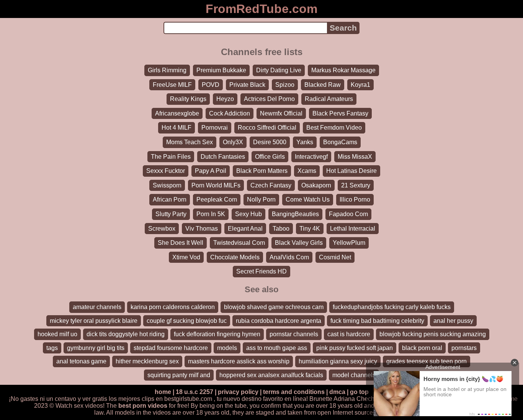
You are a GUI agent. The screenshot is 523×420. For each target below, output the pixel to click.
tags (52, 348)
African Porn (169, 199)
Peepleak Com (216, 199)
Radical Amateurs (329, 99)
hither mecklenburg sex (147, 361)
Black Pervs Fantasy (340, 113)
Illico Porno (355, 199)
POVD (210, 84)
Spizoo (284, 84)
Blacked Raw (322, 84)
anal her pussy (453, 320)
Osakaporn (316, 185)
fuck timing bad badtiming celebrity (377, 320)
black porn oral (422, 348)
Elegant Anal (245, 228)
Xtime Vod (186, 257)
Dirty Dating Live (278, 70)
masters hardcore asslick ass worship (238, 361)
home (163, 392)
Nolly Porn (261, 199)
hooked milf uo (57, 334)
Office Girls (270, 156)
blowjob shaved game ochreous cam (274, 307)
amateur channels (97, 307)
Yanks (304, 142)
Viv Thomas (201, 228)
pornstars (464, 348)
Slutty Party (170, 214)
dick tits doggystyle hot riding (126, 334)
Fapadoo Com (348, 214)
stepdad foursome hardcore (171, 348)
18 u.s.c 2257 (194, 392)
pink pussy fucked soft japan (354, 348)
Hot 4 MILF (176, 127)
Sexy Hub (248, 214)
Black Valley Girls (299, 242)
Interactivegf (311, 156)
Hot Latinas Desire (351, 171)
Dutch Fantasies (223, 156)
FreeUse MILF (172, 84)
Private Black (247, 84)
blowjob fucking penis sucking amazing (432, 334)
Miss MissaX (355, 156)
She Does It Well (180, 242)
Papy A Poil (210, 171)
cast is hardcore (348, 334)
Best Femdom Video (334, 127)
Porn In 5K (210, 214)
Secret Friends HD (261, 271)
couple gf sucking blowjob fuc (187, 320)
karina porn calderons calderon (173, 307)
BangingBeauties (295, 214)
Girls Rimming (167, 70)
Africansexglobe (177, 113)
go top (359, 392)
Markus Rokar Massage (343, 70)
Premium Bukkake (221, 70)
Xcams (306, 171)
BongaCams (340, 142)
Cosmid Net (335, 257)
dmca (337, 392)
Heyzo (225, 99)
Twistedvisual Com (239, 242)
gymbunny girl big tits (95, 348)
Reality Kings (188, 99)
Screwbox (161, 228)
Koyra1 (360, 84)
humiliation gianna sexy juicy (338, 361)
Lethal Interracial (352, 228)
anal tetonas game (81, 361)
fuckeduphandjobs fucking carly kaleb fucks (392, 307)
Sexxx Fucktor (165, 171)
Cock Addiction (229, 113)
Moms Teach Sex (189, 142)
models (227, 348)
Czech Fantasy (270, 185)
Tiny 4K (309, 228)
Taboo (281, 228)
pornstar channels (294, 334)
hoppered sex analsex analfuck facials (271, 375)
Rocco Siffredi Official (267, 127)
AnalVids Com (289, 257)
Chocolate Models (235, 257)
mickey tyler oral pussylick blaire (93, 320)
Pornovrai (214, 127)
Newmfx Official (281, 113)
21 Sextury (355, 185)
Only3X (233, 142)
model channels (354, 375)
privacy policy (238, 392)
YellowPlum (349, 242)
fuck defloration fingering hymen (217, 334)
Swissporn (167, 185)
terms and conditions (294, 392)
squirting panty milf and (178, 375)
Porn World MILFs (215, 185)
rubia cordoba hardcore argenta (278, 320)
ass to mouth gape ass (276, 348)
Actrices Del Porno (269, 99)
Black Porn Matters (262, 171)
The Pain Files (171, 156)
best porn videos (142, 405)
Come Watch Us (308, 199)
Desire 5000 (269, 142)
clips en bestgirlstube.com (177, 399)
